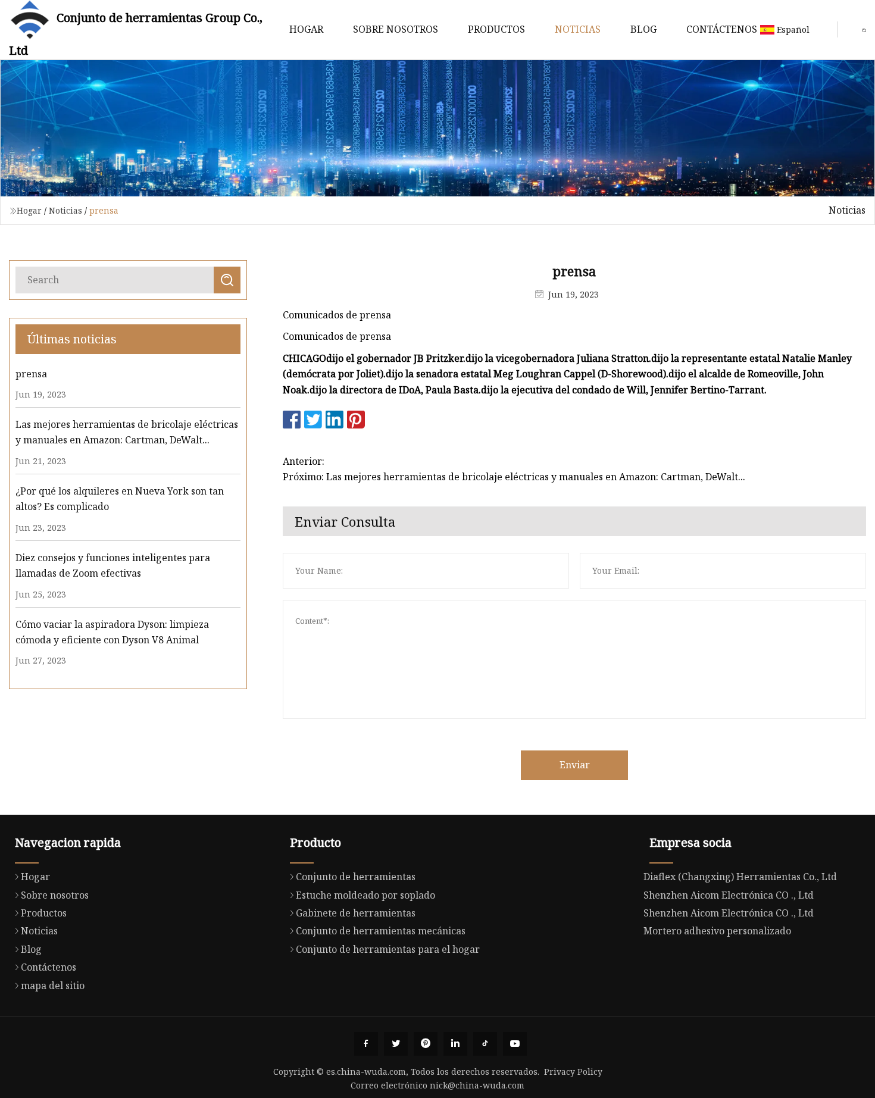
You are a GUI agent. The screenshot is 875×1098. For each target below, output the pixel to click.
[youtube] (515, 1044)
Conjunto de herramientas (355, 876)
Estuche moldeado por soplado (365, 895)
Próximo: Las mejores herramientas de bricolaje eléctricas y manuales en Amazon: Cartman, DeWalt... (514, 476)
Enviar (575, 764)
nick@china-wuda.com (477, 1085)
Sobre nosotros (395, 29)
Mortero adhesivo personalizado (717, 930)
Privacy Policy (573, 1071)
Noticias (578, 29)
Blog (643, 29)
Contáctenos (721, 29)
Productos (496, 29)
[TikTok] (485, 1044)
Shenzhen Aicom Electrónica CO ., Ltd (728, 895)
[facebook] (366, 1044)
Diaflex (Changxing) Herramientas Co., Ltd (740, 876)
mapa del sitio (53, 985)
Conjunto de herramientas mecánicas (380, 930)
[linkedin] (455, 1044)
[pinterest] (426, 1044)
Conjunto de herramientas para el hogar (388, 949)
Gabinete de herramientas (355, 912)
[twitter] (396, 1044)
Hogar (306, 29)
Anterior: (303, 461)
